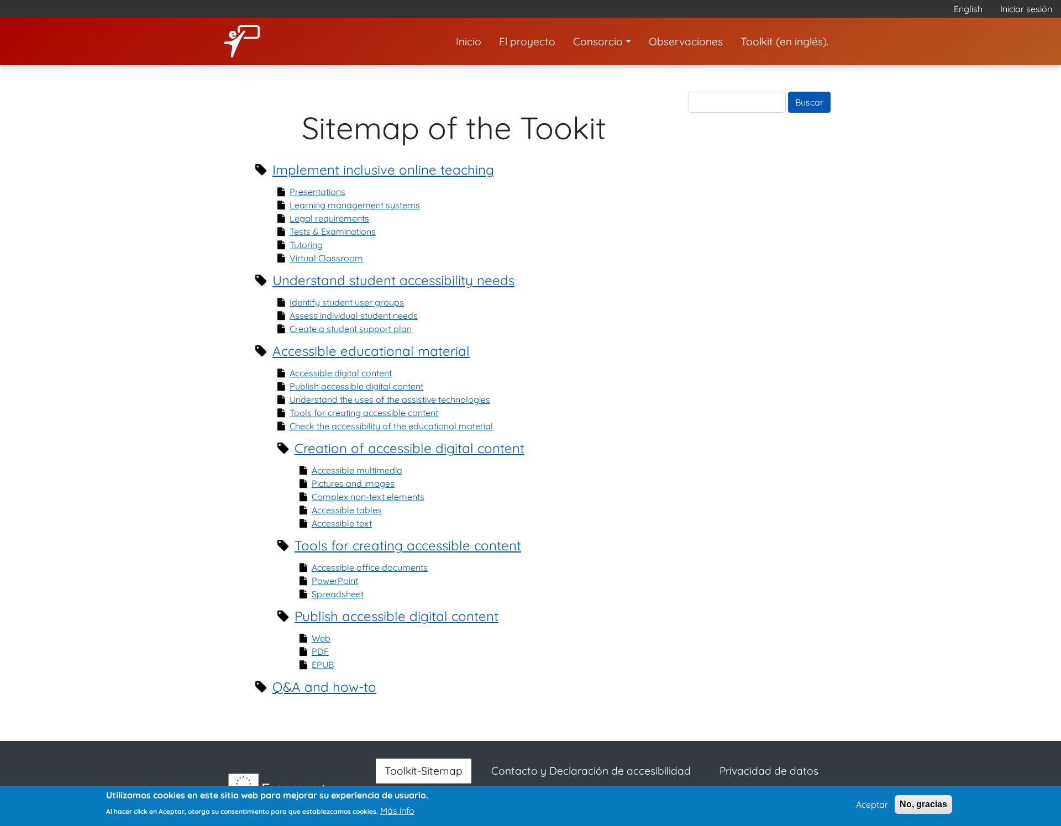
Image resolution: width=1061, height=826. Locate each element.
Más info (397, 810)
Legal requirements (329, 218)
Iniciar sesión (1026, 8)
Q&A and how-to (324, 686)
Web (321, 638)
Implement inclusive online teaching (383, 169)
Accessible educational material (371, 351)
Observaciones (686, 41)
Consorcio (598, 41)
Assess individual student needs (354, 315)
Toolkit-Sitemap (424, 770)
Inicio (468, 41)
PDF (320, 651)
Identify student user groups (347, 302)
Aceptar (872, 804)
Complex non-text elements (368, 496)
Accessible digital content (341, 372)
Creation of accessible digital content (409, 448)
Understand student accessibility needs (393, 280)
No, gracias (923, 804)
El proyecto (527, 41)
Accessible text (342, 523)
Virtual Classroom (326, 258)
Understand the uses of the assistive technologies (390, 399)
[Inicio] (246, 41)
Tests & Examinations (333, 231)
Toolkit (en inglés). (784, 41)
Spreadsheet (338, 593)
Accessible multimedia (357, 470)
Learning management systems (355, 205)
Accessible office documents (370, 567)
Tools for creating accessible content (364, 412)
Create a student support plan (351, 328)
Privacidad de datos (768, 770)
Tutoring (306, 244)
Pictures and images (353, 483)
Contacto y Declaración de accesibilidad (591, 770)
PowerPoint (335, 580)
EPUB (323, 664)
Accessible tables (347, 509)
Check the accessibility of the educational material (391, 426)
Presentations (317, 191)
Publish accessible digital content (356, 386)
